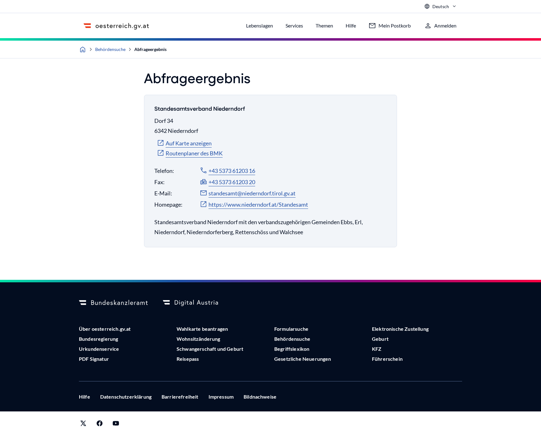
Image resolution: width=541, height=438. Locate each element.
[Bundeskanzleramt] (113, 303)
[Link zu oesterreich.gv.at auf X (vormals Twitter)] (83, 424)
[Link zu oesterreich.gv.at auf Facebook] (99, 424)
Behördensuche (110, 49)
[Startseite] (82, 49)
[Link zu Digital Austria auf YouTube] (115, 424)
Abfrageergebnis (150, 49)
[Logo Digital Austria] (197, 303)
